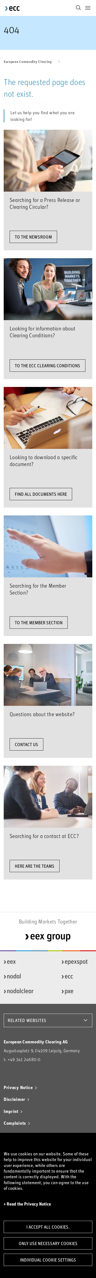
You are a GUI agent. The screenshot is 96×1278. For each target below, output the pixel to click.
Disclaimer (14, 1099)
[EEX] (18, 962)
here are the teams (34, 866)
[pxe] (76, 991)
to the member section (39, 622)
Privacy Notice (18, 1087)
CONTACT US (26, 744)
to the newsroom (33, 237)
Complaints (15, 1123)
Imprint (11, 1111)
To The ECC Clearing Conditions (47, 366)
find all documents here (41, 494)
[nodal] (18, 977)
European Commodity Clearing (28, 61)
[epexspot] (76, 962)
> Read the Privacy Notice (27, 1204)
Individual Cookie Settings (48, 1260)
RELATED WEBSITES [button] (27, 1020)
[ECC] (76, 977)
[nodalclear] (18, 991)
